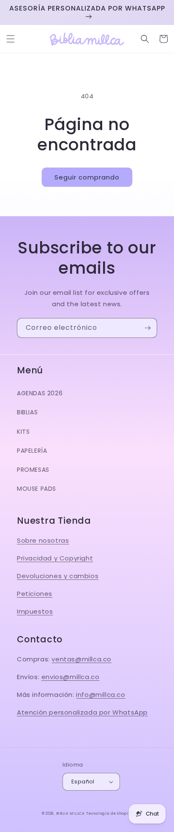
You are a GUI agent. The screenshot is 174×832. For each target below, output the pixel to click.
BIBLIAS (27, 412)
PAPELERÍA (32, 450)
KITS (23, 431)
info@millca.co (100, 694)
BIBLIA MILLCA (70, 813)
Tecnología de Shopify (109, 813)
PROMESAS (33, 469)
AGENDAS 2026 (40, 393)
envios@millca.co (70, 676)
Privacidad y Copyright (55, 558)
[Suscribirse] (147, 328)
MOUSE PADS (36, 488)
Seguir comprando (87, 177)
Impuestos (35, 611)
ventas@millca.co (81, 659)
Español (83, 782)
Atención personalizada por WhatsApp (82, 712)
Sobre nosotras (43, 540)
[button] (10, 39)
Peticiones (34, 593)
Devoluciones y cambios (57, 575)
